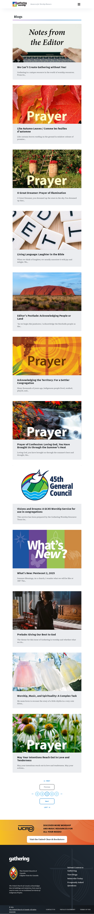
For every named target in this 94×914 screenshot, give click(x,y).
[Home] (21, 4)
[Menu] (79, 4)
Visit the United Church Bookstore (47, 839)
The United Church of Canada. (19, 909)
